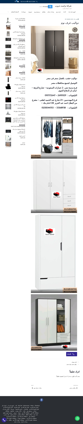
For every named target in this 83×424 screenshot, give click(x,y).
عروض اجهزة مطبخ (7, 413)
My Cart (20, 405)
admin (68, 19)
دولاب (24, 411)
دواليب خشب (74, 364)
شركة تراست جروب (63, 6)
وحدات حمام (51, 12)
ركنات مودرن (18, 411)
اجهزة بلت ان (72, 12)
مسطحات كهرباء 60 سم (31, 420)
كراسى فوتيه (13, 414)
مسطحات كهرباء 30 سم (10, 418)
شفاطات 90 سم (26, 413)
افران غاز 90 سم (25, 407)
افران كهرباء (17, 407)
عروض (30, 12)
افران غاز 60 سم (34, 407)
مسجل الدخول (68, 376)
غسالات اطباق (29, 414)
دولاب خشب (68, 364)
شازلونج (12, 411)
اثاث (65, 12)
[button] (77, 418)
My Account (24, 1)
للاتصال (69, 354)
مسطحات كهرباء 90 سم (18, 420)
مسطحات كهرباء (21, 418)
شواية (19, 413)
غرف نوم (58, 12)
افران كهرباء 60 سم (8, 407)
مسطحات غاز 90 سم (32, 418)
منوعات (24, 12)
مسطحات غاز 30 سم (23, 416)
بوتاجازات (26, 409)
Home (32, 405)
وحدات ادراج (24, 421)
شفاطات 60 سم (35, 413)
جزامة (34, 411)
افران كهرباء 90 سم (34, 409)
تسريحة (12, 409)
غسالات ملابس (21, 414)
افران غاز (4, 405)
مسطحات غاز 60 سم (11, 416)
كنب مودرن (6, 414)
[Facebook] (15, 1)
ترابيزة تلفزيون (18, 409)
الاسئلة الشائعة (15, 12)
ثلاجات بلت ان (6, 409)
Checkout (37, 405)
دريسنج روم (37, 12)
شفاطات (7, 411)
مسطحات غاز (32, 416)
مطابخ (43, 12)
